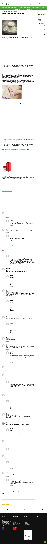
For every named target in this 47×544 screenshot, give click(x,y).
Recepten (25, 522)
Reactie (3, 493)
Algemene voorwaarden (16, 523)
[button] (43, 7)
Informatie (5, 11)
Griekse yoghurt (28, 9)
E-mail (19, 500)
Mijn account (35, 4)
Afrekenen (44, 4)
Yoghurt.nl (11, 323)
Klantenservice (39, 4)
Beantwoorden (7, 217)
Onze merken (26, 523)
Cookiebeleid (15, 525)
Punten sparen (15, 522)
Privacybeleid (15, 524)
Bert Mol (11, 478)
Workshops (25, 521)
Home (2, 11)
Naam (3, 500)
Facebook (36, 517)
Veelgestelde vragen (27, 524)
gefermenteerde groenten (19, 176)
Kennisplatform (30, 4)
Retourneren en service (16, 521)
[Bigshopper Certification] (18, 528)
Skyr (31, 9)
